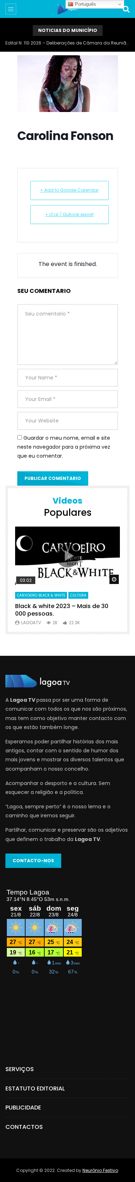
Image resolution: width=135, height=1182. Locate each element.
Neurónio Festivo (100, 1170)
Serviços (19, 1069)
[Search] (126, 9)
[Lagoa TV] (67, 9)
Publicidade (23, 1107)
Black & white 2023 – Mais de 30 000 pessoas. (61, 610)
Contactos (24, 1127)
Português (84, 4)
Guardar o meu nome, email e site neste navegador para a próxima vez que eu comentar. (63, 446)
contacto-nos (33, 861)
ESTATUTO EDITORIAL (35, 1088)
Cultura (78, 595)
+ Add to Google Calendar (69, 190)
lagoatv (31, 623)
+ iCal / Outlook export (69, 214)
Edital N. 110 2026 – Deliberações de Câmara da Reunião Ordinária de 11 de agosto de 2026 (67, 43)
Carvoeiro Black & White (41, 595)
